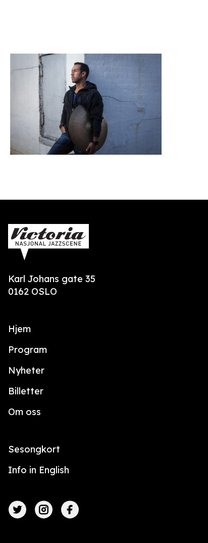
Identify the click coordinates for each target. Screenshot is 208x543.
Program (27, 349)
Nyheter (26, 370)
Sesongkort (34, 449)
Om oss (24, 412)
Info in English (38, 470)
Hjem (19, 329)
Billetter (25, 391)
